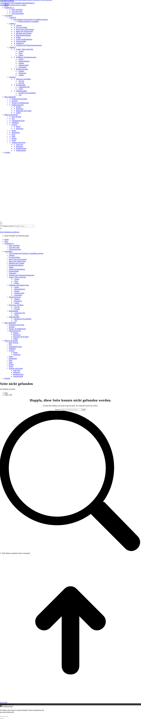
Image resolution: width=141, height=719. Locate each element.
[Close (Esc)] (1, 716)
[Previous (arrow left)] (1, 718)
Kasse (17, 232)
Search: (57, 409)
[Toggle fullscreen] (5, 716)
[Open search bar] (1, 223)
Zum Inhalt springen (7, 1)
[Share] (3, 716)
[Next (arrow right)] (3, 718)
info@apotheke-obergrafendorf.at (22, 3)
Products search (8, 226)
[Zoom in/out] (7, 716)
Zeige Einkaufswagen (7, 232)
